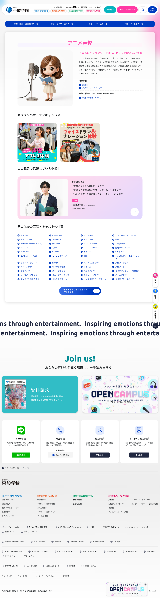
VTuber (55, 251)
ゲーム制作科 (42, 516)
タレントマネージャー (61, 279)
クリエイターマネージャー (126, 279)
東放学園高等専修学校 (10, 591)
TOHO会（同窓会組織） (29, 591)
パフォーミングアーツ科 (92, 87)
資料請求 (110, 9)
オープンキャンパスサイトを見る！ (127, 593)
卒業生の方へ (29, 556)
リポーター (57, 239)
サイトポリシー (23, 576)
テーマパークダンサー (30, 275)
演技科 (111, 507)
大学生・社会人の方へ (40, 551)
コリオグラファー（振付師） (127, 270)
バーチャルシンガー (92, 262)
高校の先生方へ (131, 551)
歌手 (86, 255)
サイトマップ (7, 576)
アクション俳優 (90, 243)
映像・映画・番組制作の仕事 (26, 24)
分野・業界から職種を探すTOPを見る (76, 291)
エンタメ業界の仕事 (13, 468)
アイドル (87, 266)
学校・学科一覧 (39, 541)
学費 (92, 527)
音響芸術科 (77, 503)
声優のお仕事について (91, 97)
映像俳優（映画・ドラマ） (32, 243)
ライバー (87, 251)
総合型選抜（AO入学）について (69, 527)
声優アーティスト (122, 262)
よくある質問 (32, 566)
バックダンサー (90, 270)
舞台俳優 (56, 243)
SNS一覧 (117, 541)
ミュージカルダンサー (61, 275)
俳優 (117, 239)
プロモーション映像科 (46, 503)
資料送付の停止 (90, 566)
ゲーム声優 (57, 235)
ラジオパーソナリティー (125, 235)
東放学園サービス (45, 591)
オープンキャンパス (127, 9)
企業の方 (98, 7)
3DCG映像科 (42, 507)
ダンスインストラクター (31, 279)
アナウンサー (26, 239)
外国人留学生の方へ (90, 551)
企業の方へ (151, 551)
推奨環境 (66, 576)
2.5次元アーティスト (29, 255)
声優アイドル (120, 266)
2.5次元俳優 (120, 243)
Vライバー (119, 251)
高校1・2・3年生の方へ (13, 551)
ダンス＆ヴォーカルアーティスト (128, 257)
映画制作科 (41, 499)
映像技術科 (6, 503)
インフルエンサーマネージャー (97, 279)
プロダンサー (26, 270)
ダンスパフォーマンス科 (118, 511)
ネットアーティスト (29, 262)
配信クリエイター (122, 247)
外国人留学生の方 (86, 7)
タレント (24, 247)
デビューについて (30, 532)
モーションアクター (60, 255)
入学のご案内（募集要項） (38, 527)
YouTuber (25, 251)
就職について (10, 532)
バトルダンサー (121, 275)
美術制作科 (6, 511)
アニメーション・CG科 (46, 511)
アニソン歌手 (26, 266)
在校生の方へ (10, 556)
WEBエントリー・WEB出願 (138, 527)
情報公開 (58, 541)
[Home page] (3, 468)
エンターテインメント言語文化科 (145, 503)
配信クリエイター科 (116, 503)
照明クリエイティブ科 (10, 507)
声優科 (85, 85)
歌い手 (55, 262)
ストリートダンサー (92, 275)
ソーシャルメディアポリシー (46, 576)
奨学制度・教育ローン (111, 527)
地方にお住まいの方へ (65, 551)
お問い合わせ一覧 (52, 566)
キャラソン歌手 (58, 266)
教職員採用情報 (98, 541)
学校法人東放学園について (14, 541)
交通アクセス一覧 (11, 566)
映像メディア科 (8, 499)
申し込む (99, 455)
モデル (55, 247)
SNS (155, 326)
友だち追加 (20, 455)
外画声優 (24, 235)
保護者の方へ (112, 551)
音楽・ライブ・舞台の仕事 (62, 24)
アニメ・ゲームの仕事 (98, 24)
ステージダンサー (59, 270)
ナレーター (88, 235)
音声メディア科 (8, 516)
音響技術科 (77, 499)
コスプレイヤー (90, 247)
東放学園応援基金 (77, 541)
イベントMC (89, 239)
